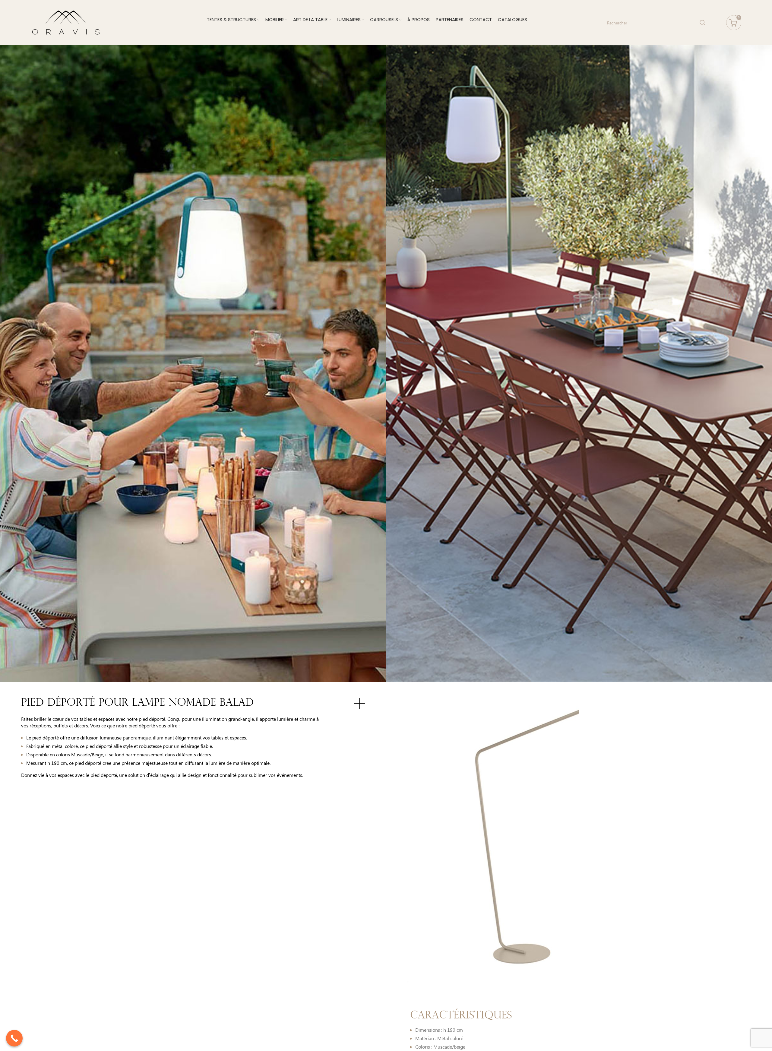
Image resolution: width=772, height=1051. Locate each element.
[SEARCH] (703, 23)
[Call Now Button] (14, 1038)
